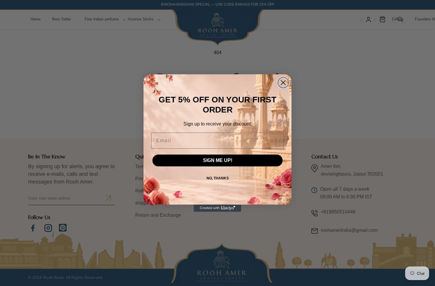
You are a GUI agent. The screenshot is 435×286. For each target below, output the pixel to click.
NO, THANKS (218, 178)
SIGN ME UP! (217, 160)
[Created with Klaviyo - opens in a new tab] (217, 208)
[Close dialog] (283, 82)
